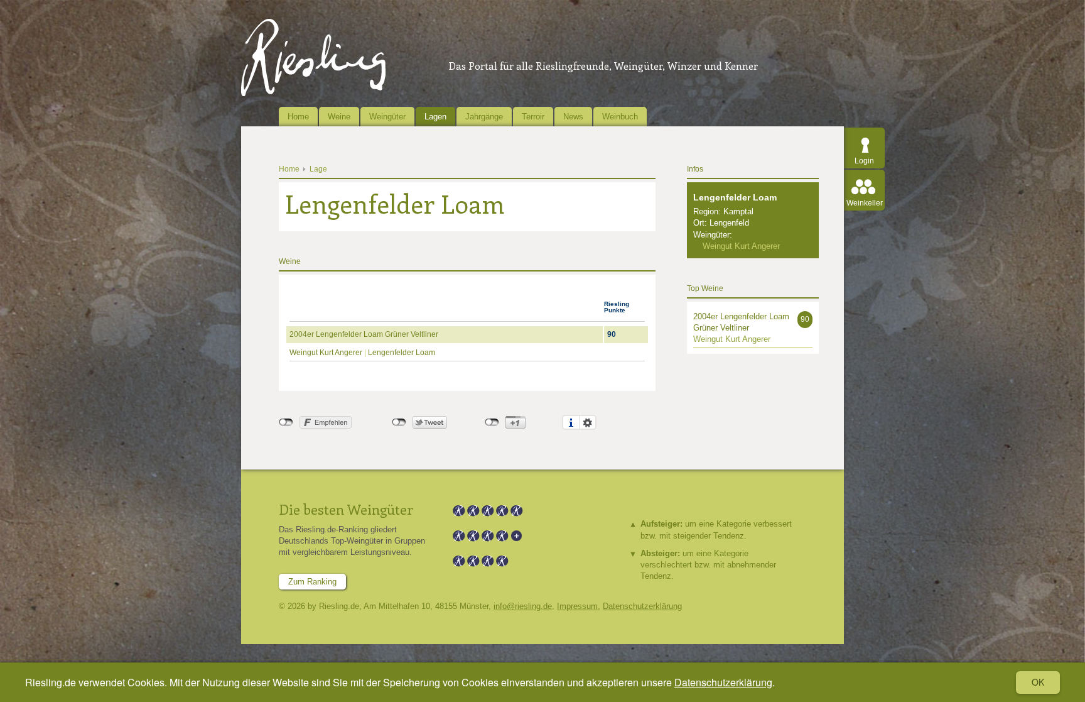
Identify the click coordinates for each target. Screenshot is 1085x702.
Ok (1038, 682)
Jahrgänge (484, 116)
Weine (339, 116)
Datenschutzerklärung (723, 682)
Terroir (533, 116)
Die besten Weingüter (346, 509)
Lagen (435, 116)
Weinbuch (620, 116)
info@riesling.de (523, 606)
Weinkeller (864, 203)
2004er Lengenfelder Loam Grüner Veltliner (363, 334)
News (573, 116)
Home (298, 116)
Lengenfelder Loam (401, 352)
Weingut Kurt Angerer (325, 352)
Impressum (577, 606)
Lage (318, 169)
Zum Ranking (312, 581)
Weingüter (387, 116)
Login (864, 160)
